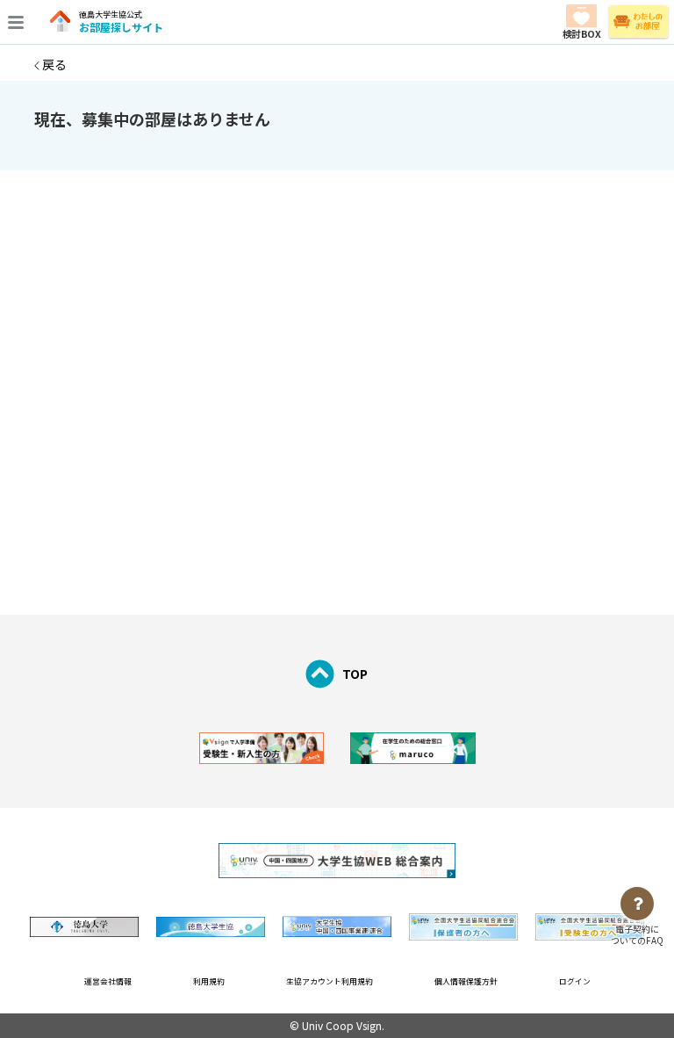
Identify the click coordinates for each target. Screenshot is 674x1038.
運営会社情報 (108, 981)
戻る (53, 64)
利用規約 (209, 981)
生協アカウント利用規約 (329, 981)
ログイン (575, 981)
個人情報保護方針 (466, 981)
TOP (355, 673)
